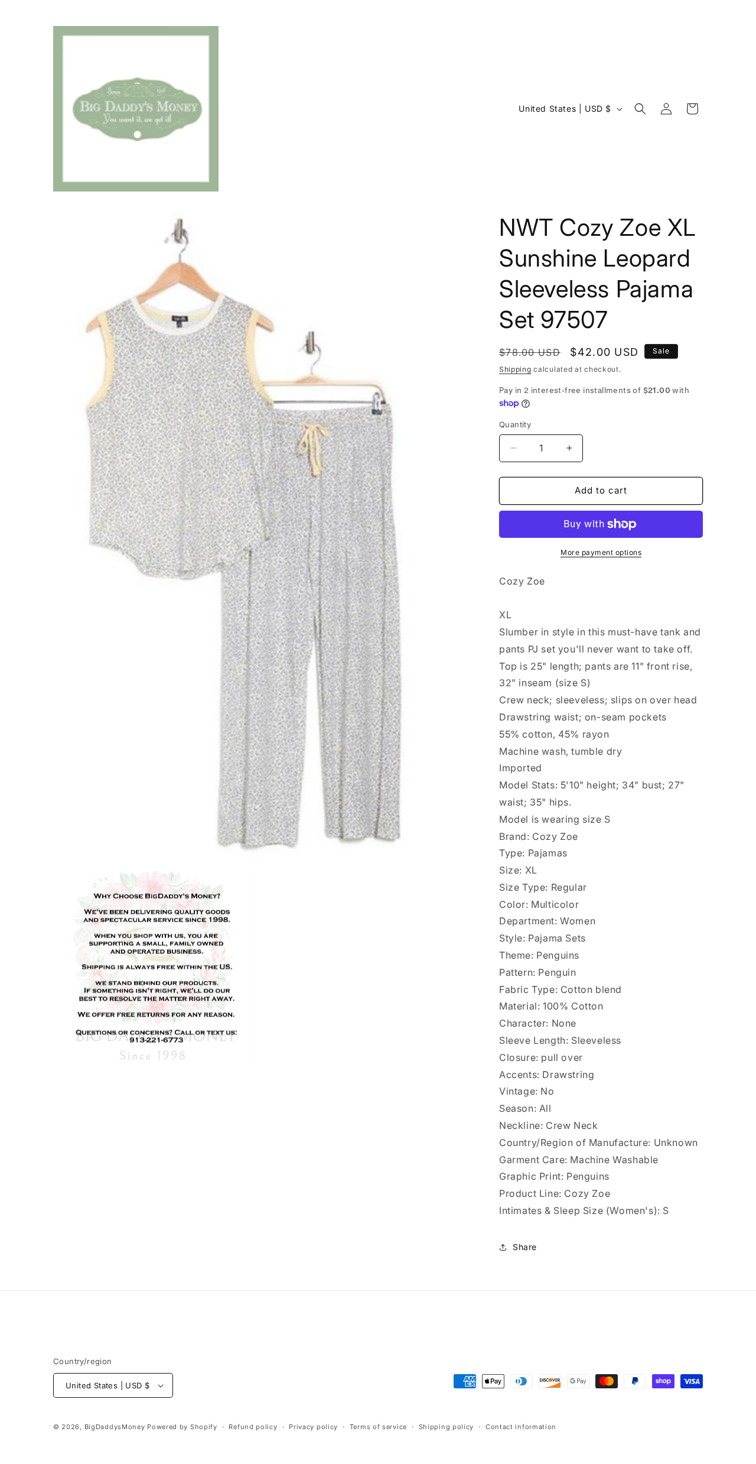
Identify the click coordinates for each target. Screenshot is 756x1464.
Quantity (515, 424)
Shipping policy (446, 1427)
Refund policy (253, 1427)
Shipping (515, 369)
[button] (640, 109)
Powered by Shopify (182, 1427)
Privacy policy (313, 1427)
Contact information (520, 1427)
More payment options (601, 552)
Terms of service (378, 1427)
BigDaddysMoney (114, 1427)
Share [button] (525, 1247)
